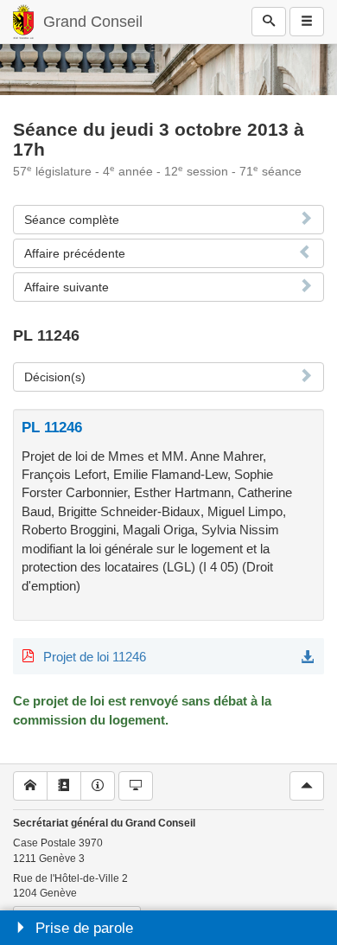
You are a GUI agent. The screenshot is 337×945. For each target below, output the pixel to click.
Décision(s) (55, 377)
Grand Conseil (93, 21)
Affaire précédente (74, 253)
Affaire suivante (66, 287)
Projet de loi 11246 (94, 656)
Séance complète (71, 220)
